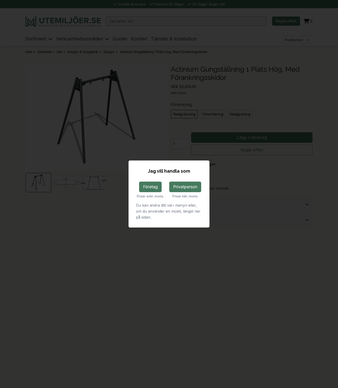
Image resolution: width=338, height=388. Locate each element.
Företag (150, 186)
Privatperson (185, 186)
